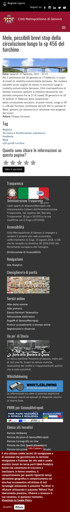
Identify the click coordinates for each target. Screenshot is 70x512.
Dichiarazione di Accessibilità (24, 252)
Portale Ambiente (17, 433)
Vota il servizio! (13, 169)
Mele (5, 140)
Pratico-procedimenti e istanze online (28, 324)
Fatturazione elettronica (21, 316)
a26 (5, 143)
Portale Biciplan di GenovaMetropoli (28, 437)
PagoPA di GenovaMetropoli (22, 320)
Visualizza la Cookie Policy (17, 500)
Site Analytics (14, 265)
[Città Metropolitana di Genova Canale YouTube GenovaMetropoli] (64, 7)
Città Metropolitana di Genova (40, 19)
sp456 (10, 143)
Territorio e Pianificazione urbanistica (24, 133)
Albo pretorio (14, 308)
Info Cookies (35, 448)
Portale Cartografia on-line (22, 441)
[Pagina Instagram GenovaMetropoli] (50, 7)
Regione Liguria (16, 3)
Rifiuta (19, 507)
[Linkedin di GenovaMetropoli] (54, 7)
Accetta (7, 507)
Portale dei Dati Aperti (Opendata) (27, 445)
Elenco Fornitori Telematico (22, 312)
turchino (19, 143)
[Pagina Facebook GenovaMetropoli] (45, 7)
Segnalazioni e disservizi (21, 328)
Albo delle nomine (17, 304)
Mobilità (7, 129)
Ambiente (8, 136)
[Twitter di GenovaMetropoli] (59, 7)
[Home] (9, 20)
